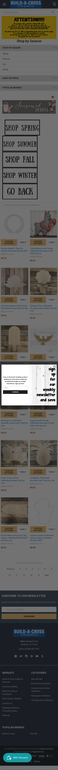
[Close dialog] (54, 366)
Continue (15, 392)
